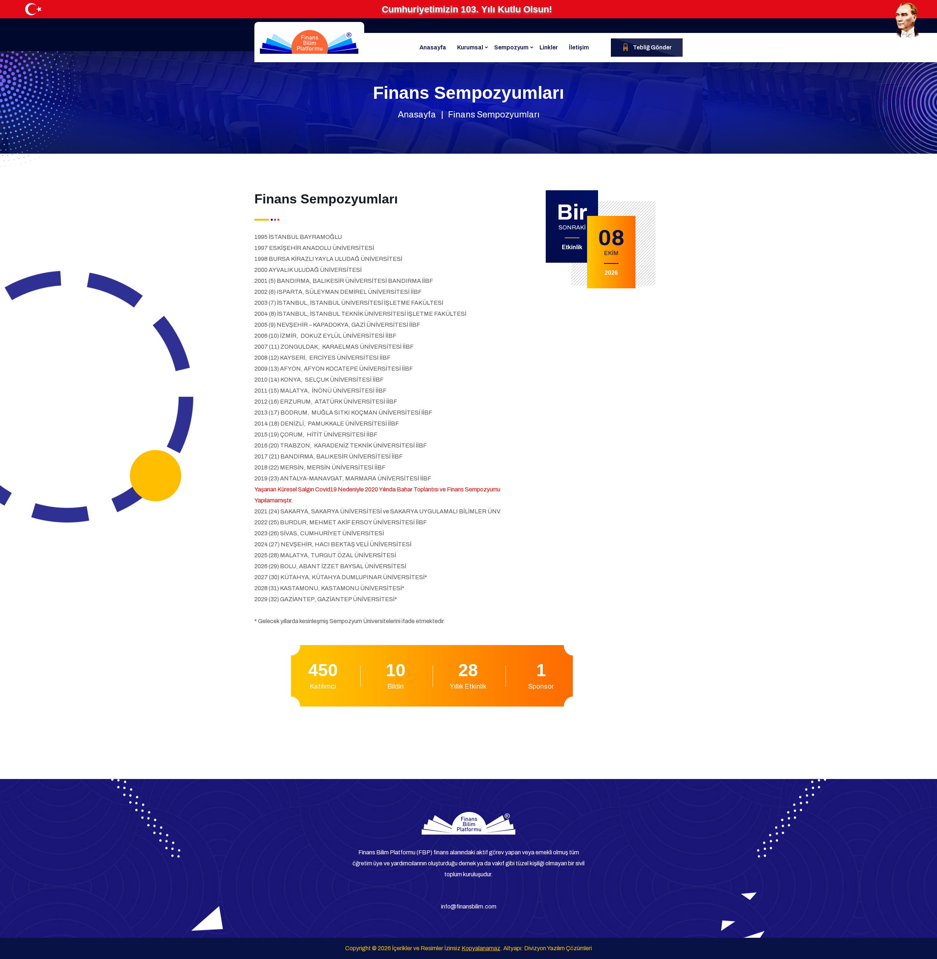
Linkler (549, 47)
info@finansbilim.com (468, 906)
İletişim (579, 47)
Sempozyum (511, 47)
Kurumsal (470, 47)
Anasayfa (432, 47)
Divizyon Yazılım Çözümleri (558, 948)
